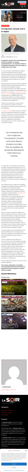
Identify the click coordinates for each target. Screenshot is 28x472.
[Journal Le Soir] (8, 4)
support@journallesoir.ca (9, 389)
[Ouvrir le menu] (22, 6)
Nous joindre (4, 414)
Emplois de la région (6, 412)
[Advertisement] (14, 344)
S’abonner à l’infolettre (7, 410)
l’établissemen (21, 193)
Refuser (14, 467)
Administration (9, 56)
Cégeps (8, 92)
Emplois (22, 4)
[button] (26, 450)
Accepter (14, 464)
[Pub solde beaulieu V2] (14, 16)
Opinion (2, 23)
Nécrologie (22, 2)
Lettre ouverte (8, 23)
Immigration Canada (6, 110)
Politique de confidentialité (9, 470)
